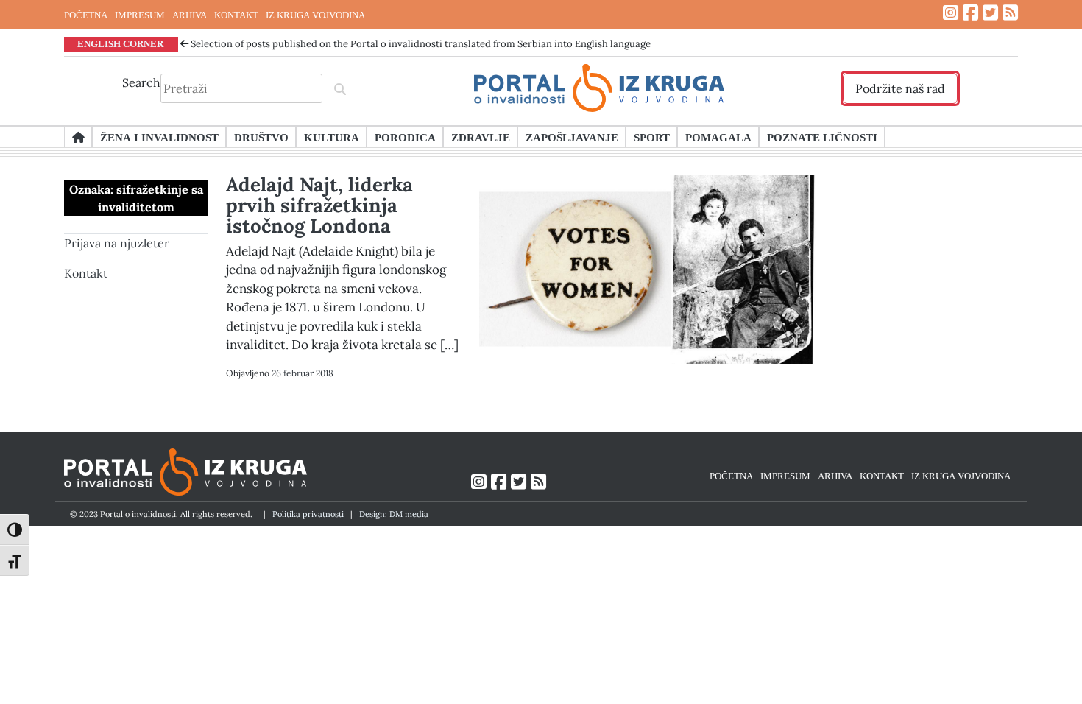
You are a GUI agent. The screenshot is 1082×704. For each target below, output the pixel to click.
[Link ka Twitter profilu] (990, 12)
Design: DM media (393, 514)
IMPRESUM (140, 14)
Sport (652, 137)
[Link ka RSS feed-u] (1010, 12)
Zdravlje (480, 137)
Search (141, 82)
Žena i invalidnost (159, 137)
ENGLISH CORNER (120, 43)
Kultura (331, 137)
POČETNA (85, 14)
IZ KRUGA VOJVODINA (315, 14)
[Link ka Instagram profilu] (950, 12)
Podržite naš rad (900, 88)
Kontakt (85, 273)
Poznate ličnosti (822, 137)
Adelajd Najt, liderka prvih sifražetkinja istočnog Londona (319, 205)
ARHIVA (189, 14)
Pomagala (718, 137)
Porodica (405, 137)
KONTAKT (236, 14)
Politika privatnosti (308, 514)
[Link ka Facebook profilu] (970, 12)
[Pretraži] (340, 88)
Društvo (261, 137)
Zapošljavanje (572, 137)
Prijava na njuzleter (116, 243)
